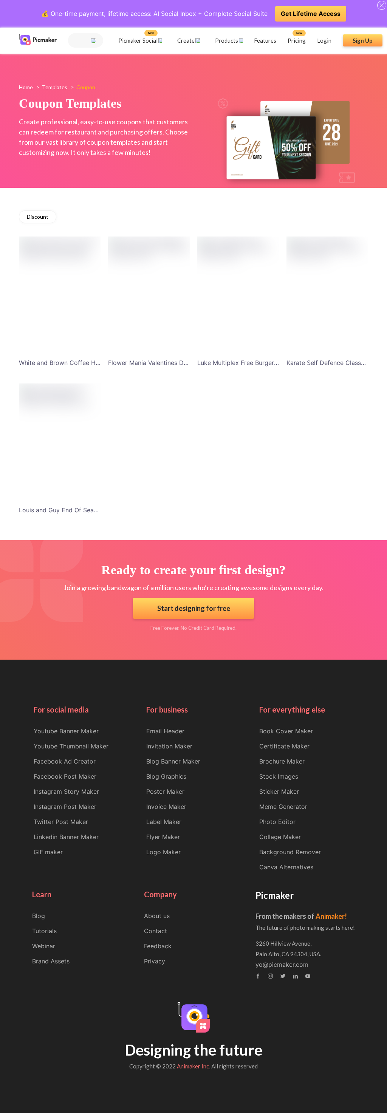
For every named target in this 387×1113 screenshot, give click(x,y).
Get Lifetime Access (311, 13)
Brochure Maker (282, 761)
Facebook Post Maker (65, 776)
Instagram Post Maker (65, 806)
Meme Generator (283, 806)
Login (324, 40)
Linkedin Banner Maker (66, 837)
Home (26, 87)
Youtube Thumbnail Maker (71, 746)
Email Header (165, 731)
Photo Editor (277, 821)
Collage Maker (280, 837)
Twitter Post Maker (61, 821)
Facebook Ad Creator (65, 761)
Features (265, 40)
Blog (38, 916)
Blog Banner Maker (173, 761)
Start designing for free (193, 608)
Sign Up (363, 40)
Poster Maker (165, 791)
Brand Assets (51, 961)
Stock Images (278, 776)
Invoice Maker (166, 806)
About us (157, 916)
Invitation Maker (169, 746)
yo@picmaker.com (281, 964)
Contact (155, 931)
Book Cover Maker (286, 731)
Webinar (43, 946)
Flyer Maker (163, 837)
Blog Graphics (166, 776)
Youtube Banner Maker (66, 731)
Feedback (158, 946)
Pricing (297, 40)
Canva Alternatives (286, 867)
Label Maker (163, 821)
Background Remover (290, 852)
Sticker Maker (279, 791)
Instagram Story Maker (66, 791)
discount (37, 216)
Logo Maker (163, 852)
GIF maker (48, 852)
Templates (54, 87)
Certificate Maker (284, 746)
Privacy (154, 961)
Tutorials (44, 931)
